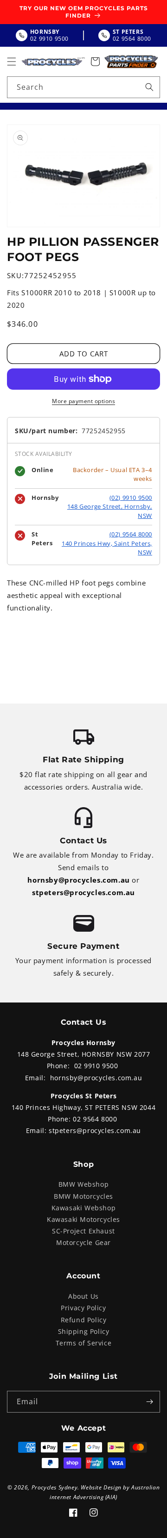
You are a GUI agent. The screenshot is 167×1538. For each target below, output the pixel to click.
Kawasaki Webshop (83, 1207)
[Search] (149, 87)
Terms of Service (84, 1343)
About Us (83, 1296)
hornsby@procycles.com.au (78, 879)
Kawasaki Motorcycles (83, 1219)
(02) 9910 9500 (130, 497)
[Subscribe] (149, 1402)
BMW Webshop (83, 1184)
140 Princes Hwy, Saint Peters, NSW (107, 548)
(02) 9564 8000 (130, 534)
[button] (11, 61)
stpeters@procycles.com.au (83, 892)
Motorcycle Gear (83, 1242)
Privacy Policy (83, 1307)
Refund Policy (84, 1319)
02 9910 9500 (96, 1065)
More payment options (83, 401)
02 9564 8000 (95, 1119)
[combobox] (83, 87)
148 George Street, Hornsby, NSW (109, 511)
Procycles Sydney (55, 1487)
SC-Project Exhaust (83, 1231)
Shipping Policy (83, 1331)
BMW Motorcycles (83, 1196)
